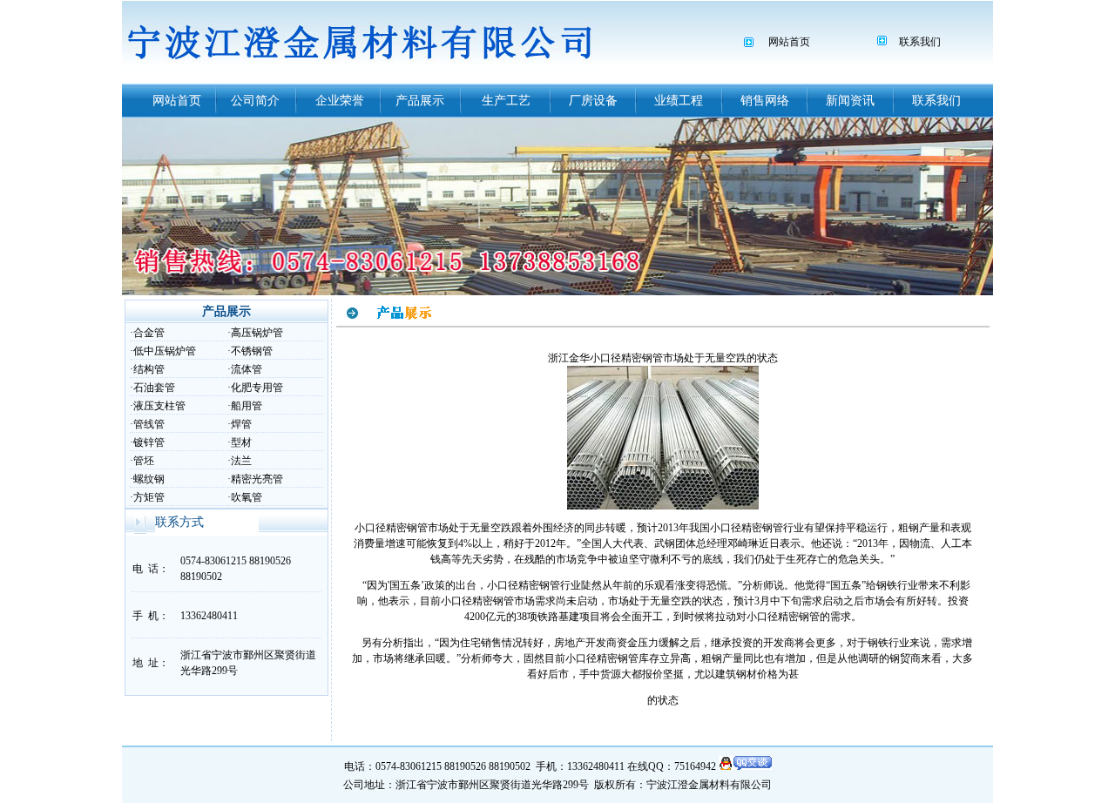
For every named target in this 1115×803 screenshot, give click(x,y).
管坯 (143, 461)
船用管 (246, 406)
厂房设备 (593, 100)
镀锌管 (149, 442)
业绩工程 (678, 100)
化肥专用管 (257, 387)
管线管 (149, 424)
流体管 (246, 369)
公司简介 (255, 100)
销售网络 (764, 100)
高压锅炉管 (257, 333)
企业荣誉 (339, 100)
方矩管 (149, 497)
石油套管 (154, 387)
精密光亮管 (257, 479)
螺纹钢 (149, 479)
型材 (241, 442)
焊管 (241, 424)
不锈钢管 (252, 351)
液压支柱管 (159, 406)
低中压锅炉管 (164, 351)
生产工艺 (506, 100)
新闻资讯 (850, 100)
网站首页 (789, 42)
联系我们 (920, 42)
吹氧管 (246, 497)
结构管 (149, 369)
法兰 (241, 461)
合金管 (149, 333)
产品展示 (419, 100)
